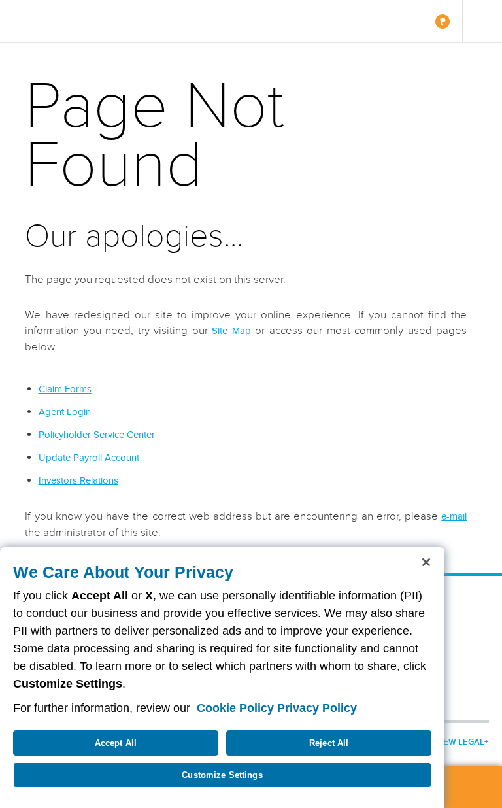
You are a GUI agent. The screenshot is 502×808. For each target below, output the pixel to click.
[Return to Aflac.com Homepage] (50, 21)
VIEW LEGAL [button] (459, 742)
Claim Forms (65, 389)
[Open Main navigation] (482, 21)
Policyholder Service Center (97, 434)
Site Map (231, 331)
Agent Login (65, 412)
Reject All (328, 743)
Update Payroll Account (89, 457)
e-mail (454, 516)
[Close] (426, 562)
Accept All (116, 743)
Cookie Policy (235, 708)
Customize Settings (222, 775)
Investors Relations (78, 480)
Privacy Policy (317, 708)
